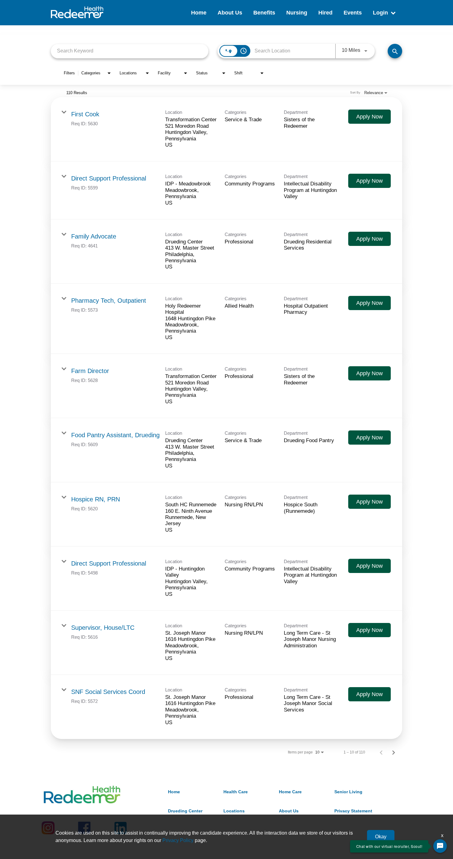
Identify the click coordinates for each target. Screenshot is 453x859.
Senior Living (348, 791)
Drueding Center (185, 810)
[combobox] (129, 51)
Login (380, 13)
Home (198, 13)
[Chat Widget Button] (440, 846)
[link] (226, 129)
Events (353, 13)
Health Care (235, 791)
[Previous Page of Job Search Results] (381, 752)
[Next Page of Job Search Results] (393, 752)
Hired (325, 13)
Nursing (296, 13)
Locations (234, 810)
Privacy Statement (353, 810)
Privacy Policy (178, 840)
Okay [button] (380, 836)
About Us (230, 13)
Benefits (264, 13)
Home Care (290, 791)
